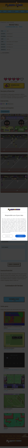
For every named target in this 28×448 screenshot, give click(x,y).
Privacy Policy (7, 232)
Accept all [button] (20, 236)
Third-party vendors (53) (6, 225)
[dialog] (14, 224)
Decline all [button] (7, 236)
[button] (14, 239)
